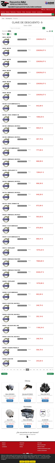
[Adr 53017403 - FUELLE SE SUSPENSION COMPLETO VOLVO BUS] (45, 413)
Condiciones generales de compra (43, 448)
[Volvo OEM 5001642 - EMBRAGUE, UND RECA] (6, 186)
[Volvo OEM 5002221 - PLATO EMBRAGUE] (6, 230)
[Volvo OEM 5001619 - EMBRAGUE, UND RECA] (6, 163)
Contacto (34, 12)
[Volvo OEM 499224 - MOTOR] (6, 75)
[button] (50, 31)
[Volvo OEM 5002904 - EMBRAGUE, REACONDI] (6, 263)
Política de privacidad (41, 444)
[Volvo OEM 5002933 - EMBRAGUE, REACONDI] (6, 274)
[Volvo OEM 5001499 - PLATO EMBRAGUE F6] (6, 152)
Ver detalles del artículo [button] (22, 39)
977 (8, 369)
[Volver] (2, 369)
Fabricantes (13, 12)
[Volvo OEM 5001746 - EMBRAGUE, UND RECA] (6, 197)
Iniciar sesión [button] (50, 9)
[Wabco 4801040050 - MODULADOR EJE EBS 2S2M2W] (27, 413)
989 (47, 369)
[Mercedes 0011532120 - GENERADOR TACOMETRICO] (27, 388)
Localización (39, 12)
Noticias (8, 12)
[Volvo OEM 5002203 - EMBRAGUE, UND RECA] (6, 219)
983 (27, 369)
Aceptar (21, 461)
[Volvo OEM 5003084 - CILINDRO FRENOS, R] (6, 352)
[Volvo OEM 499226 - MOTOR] (6, 86)
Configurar (33, 461)
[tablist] (27, 393)
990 (50, 369)
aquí (40, 456)
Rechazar (27, 461)
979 (14, 369)
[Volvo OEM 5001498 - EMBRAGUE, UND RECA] (6, 141)
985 (34, 369)
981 (21, 369)
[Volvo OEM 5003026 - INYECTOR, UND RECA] (6, 319)
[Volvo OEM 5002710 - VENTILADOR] (6, 252)
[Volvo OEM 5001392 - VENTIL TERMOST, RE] (6, 119)
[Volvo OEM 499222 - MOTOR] (6, 64)
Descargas (28, 12)
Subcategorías (9, 18)
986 (37, 369)
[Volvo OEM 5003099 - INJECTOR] (6, 363)
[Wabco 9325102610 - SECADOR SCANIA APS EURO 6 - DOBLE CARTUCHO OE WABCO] (9, 388)
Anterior (4, 373)
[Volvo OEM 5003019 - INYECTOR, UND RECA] (6, 308)
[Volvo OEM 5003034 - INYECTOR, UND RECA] (6, 341)
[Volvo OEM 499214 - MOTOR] (6, 41)
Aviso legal (39, 442)
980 (17, 369)
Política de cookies (41, 446)
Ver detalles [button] (9, 400)
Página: (4, 34)
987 (40, 369)
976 (4, 369)
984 (31, 369)
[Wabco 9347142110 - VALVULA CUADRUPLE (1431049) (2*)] (45, 388)
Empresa (3, 12)
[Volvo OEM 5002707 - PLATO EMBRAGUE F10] (6, 241)
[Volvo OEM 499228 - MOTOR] (6, 97)
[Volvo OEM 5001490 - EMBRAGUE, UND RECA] (6, 130)
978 (11, 369)
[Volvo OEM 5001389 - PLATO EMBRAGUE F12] (6, 108)
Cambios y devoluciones (42, 450)
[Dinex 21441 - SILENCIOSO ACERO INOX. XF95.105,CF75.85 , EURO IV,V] (9, 413)
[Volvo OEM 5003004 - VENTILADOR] (6, 285)
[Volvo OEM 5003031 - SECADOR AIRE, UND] (6, 330)
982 (24, 369)
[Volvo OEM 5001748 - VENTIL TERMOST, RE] (6, 208)
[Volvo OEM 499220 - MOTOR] (6, 53)
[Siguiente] (52, 369)
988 (44, 369)
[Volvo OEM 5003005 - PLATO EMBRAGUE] (6, 296)
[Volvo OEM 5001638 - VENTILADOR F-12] (6, 174)
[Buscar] (53, 14)
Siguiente (50, 373)
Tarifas (23, 12)
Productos (19, 12)
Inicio (3, 18)
